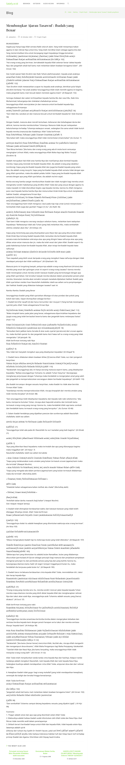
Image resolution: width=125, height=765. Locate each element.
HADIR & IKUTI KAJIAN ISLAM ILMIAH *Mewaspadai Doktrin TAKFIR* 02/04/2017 (72, 753)
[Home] (65, 12)
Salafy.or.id (12, 3)
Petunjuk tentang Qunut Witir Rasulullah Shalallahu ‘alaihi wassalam (19, 753)
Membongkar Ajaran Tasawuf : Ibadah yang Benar (104, 12)
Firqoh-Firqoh (41, 37)
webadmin (12, 37)
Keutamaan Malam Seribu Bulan (45, 752)
